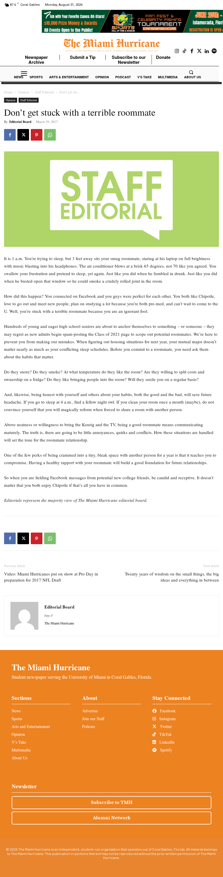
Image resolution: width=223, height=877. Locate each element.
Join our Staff (93, 718)
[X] (23, 135)
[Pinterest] (36, 135)
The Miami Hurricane (51, 667)
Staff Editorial (44, 92)
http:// (48, 615)
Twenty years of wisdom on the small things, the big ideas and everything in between (172, 577)
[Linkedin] (207, 51)
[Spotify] (214, 51)
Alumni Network (111, 817)
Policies (88, 726)
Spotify (165, 750)
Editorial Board (20, 121)
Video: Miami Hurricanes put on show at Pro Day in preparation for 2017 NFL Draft (51, 577)
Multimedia (21, 750)
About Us (19, 757)
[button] (191, 72)
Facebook (167, 710)
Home (8, 92)
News (16, 710)
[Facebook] (192, 51)
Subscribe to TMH (111, 802)
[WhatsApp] (50, 135)
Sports (17, 718)
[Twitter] (199, 51)
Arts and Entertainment (31, 726)
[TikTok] (184, 51)
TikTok (165, 734)
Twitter (165, 726)
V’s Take (19, 742)
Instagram (167, 718)
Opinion (23, 92)
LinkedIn (166, 742)
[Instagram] (177, 51)
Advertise (90, 710)
